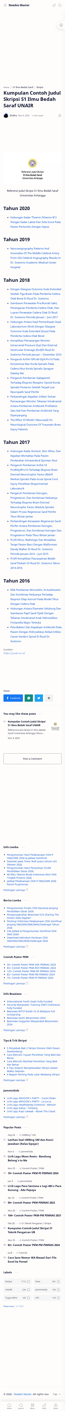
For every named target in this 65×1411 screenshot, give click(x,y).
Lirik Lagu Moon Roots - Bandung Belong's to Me (29, 1158)
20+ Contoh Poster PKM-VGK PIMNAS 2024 (31, 964)
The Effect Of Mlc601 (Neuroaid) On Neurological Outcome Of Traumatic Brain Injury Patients (35, 424)
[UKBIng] (26, 1134)
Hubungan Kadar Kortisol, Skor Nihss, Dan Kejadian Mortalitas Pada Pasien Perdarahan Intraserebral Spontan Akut (35, 455)
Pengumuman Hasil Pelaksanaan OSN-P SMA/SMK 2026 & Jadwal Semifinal (30, 856)
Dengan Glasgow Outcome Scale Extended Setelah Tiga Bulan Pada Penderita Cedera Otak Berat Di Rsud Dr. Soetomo (35, 293)
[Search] (59, 5)
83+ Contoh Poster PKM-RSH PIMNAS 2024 (31, 968)
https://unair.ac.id (14, 653)
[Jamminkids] (27, 1151)
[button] (54, 5)
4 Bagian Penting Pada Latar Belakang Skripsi (33, 1074)
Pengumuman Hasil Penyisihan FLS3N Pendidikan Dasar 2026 (29, 869)
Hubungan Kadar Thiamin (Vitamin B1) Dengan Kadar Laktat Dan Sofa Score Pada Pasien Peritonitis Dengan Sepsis (35, 222)
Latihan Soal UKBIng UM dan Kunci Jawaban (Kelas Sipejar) (30, 1141)
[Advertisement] (32, 46)
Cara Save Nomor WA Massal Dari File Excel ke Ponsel (32, 1259)
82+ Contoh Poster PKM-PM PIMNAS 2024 (31, 974)
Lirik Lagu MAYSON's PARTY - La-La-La (29, 1101)
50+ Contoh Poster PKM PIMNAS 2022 (31, 1202)
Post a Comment (32, 758)
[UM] (34, 1134)
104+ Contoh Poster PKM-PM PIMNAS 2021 (34, 1215)
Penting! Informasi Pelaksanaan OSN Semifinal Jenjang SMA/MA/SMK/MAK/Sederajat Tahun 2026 (34, 924)
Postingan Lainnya (14, 890)
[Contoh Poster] (30, 1168)
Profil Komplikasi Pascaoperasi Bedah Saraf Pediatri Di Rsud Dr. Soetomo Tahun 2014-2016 (35, 563)
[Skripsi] (47, 1223)
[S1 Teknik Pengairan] (32, 1223)
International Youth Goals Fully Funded (29, 1001)
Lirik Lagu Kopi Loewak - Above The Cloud (31, 1111)
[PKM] (41, 1168)
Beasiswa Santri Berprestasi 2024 (26, 1017)
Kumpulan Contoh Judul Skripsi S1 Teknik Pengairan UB (30, 1230)
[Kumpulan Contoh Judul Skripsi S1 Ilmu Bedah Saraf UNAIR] (55, 726)
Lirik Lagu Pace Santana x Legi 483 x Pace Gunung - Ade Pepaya (34, 1188)
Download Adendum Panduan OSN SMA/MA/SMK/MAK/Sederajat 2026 (27, 939)
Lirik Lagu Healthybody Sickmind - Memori (31, 1104)
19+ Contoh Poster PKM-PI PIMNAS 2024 (30, 977)
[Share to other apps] (49, 698)
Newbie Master (19, 5)
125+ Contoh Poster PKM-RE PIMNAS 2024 (31, 971)
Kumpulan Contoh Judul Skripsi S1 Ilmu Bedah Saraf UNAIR (26, 723)
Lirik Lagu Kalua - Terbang (22, 1108)
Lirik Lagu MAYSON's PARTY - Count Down (31, 1098)
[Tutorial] (23, 1252)
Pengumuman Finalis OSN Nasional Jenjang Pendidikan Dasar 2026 (32, 909)
